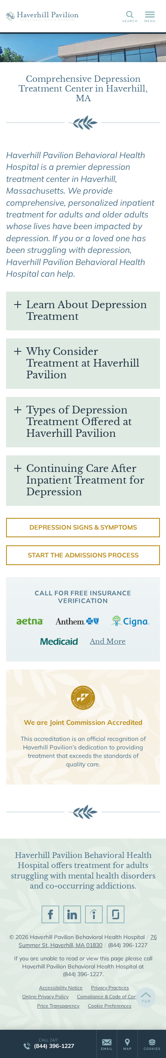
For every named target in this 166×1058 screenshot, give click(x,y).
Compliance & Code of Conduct (111, 996)
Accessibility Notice (61, 988)
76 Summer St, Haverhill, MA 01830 (88, 941)
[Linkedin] (72, 914)
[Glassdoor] (116, 914)
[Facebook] (50, 914)
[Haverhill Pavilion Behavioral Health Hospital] (42, 16)
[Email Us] (107, 1044)
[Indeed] (94, 914)
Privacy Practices (110, 988)
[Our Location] (127, 1044)
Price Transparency (58, 1006)
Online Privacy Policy (45, 996)
